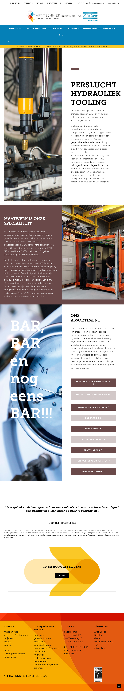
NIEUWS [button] (62, 575)
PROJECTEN (28, 3)
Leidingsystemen (109, 28)
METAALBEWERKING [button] (92, 439)
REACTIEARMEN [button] (92, 450)
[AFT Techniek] (62, 15)
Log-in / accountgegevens (95, 3)
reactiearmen (40, 661)
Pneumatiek (58, 28)
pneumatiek (40, 651)
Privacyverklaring (113, 3)
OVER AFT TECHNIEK (54, 3)
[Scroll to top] (119, 686)
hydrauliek (39, 654)
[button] (10, 41)
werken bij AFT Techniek (16, 635)
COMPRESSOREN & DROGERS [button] (92, 407)
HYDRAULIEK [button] (92, 429)
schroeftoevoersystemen (46, 664)
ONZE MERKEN (15, 3)
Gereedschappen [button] (15, 28)
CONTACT (78, 3)
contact (8, 645)
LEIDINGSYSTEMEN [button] (92, 472)
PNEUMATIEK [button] (92, 418)
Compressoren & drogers (37, 28)
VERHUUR (39, 3)
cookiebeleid (10, 657)
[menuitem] (16, 3)
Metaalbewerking (90, 28)
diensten (38, 668)
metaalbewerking (42, 658)
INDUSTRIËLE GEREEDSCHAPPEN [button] (93, 382)
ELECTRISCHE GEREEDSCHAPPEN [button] (93, 394)
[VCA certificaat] (98, 674)
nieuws (7, 641)
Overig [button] (62, 35)
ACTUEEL (68, 3)
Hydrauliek (72, 28)
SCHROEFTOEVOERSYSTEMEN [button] (92, 461)
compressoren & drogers (46, 648)
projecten (8, 638)
